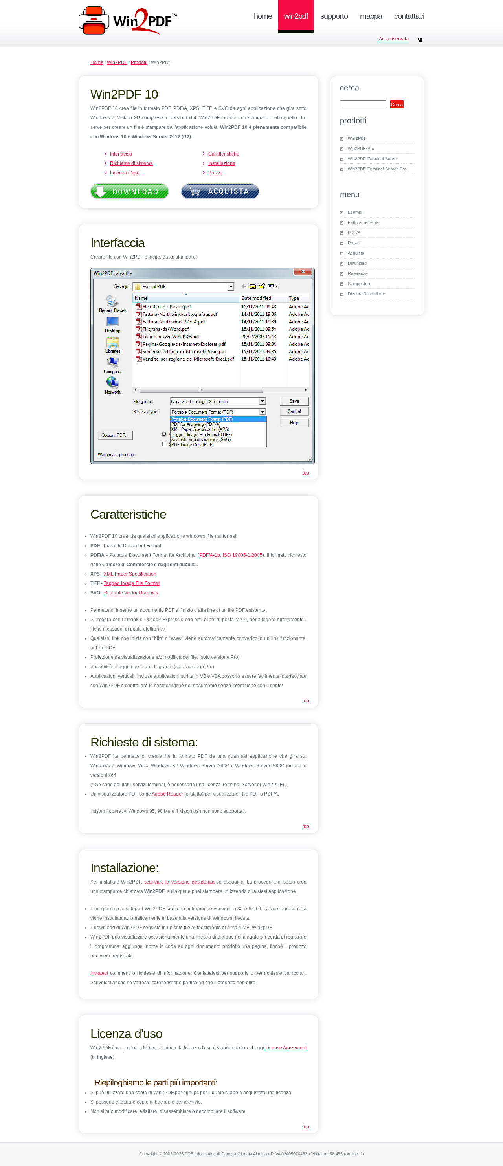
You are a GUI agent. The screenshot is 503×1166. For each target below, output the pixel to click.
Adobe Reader (167, 794)
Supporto (334, 16)
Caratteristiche (223, 154)
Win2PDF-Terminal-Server (373, 158)
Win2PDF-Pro (361, 148)
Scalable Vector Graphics (131, 593)
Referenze (358, 273)
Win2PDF (296, 16)
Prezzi (215, 173)
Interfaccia (121, 154)
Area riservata (394, 39)
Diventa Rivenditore (366, 294)
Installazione (221, 163)
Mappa (371, 16)
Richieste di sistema (131, 163)
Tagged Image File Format (132, 583)
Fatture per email (364, 222)
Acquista (356, 253)
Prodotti (139, 62)
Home (263, 16)
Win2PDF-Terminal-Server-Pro (377, 169)
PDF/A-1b (209, 555)
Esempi (355, 212)
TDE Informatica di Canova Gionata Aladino (226, 1153)
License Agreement (286, 1047)
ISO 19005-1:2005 (243, 555)
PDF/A (354, 232)
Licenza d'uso (125, 173)
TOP (306, 473)
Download (357, 263)
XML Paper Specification (130, 574)
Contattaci (409, 16)
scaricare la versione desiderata (179, 882)
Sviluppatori (359, 283)
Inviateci (99, 973)
